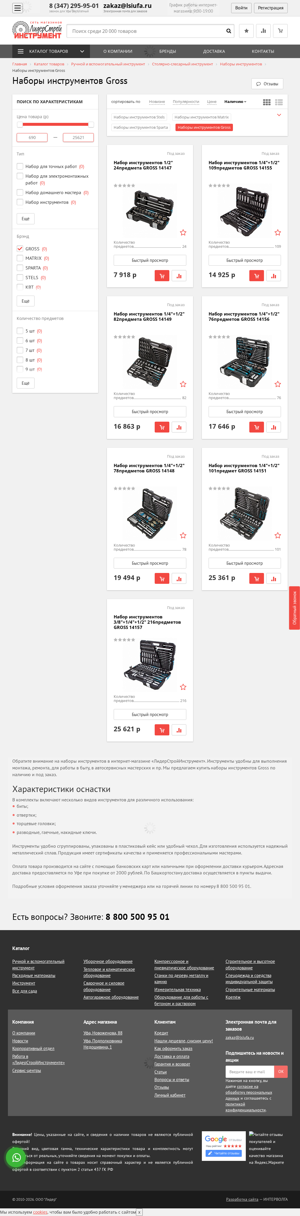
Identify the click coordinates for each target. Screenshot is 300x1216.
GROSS (36, 249)
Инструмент (23, 983)
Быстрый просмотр (150, 260)
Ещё (26, 218)
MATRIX (37, 258)
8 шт (33, 360)
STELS (35, 277)
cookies (40, 1212)
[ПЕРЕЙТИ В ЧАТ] (16, 1158)
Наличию (233, 101)
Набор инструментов (50, 202)
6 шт (33, 340)
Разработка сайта (242, 1199)
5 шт (33, 331)
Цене (212, 101)
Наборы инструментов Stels (139, 117)
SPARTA (36, 268)
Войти (241, 8)
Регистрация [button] (271, 8)
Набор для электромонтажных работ (56, 179)
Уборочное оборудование (108, 961)
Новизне (157, 101)
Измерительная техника (177, 989)
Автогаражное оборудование (111, 997)
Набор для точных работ (54, 166)
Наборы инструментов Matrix (202, 117)
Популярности (186, 101)
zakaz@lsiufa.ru (127, 5)
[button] (267, 83)
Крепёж (233, 997)
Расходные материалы (33, 975)
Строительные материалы (250, 989)
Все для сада (24, 991)
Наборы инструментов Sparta (141, 127)
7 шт (33, 350)
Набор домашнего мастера (56, 192)
